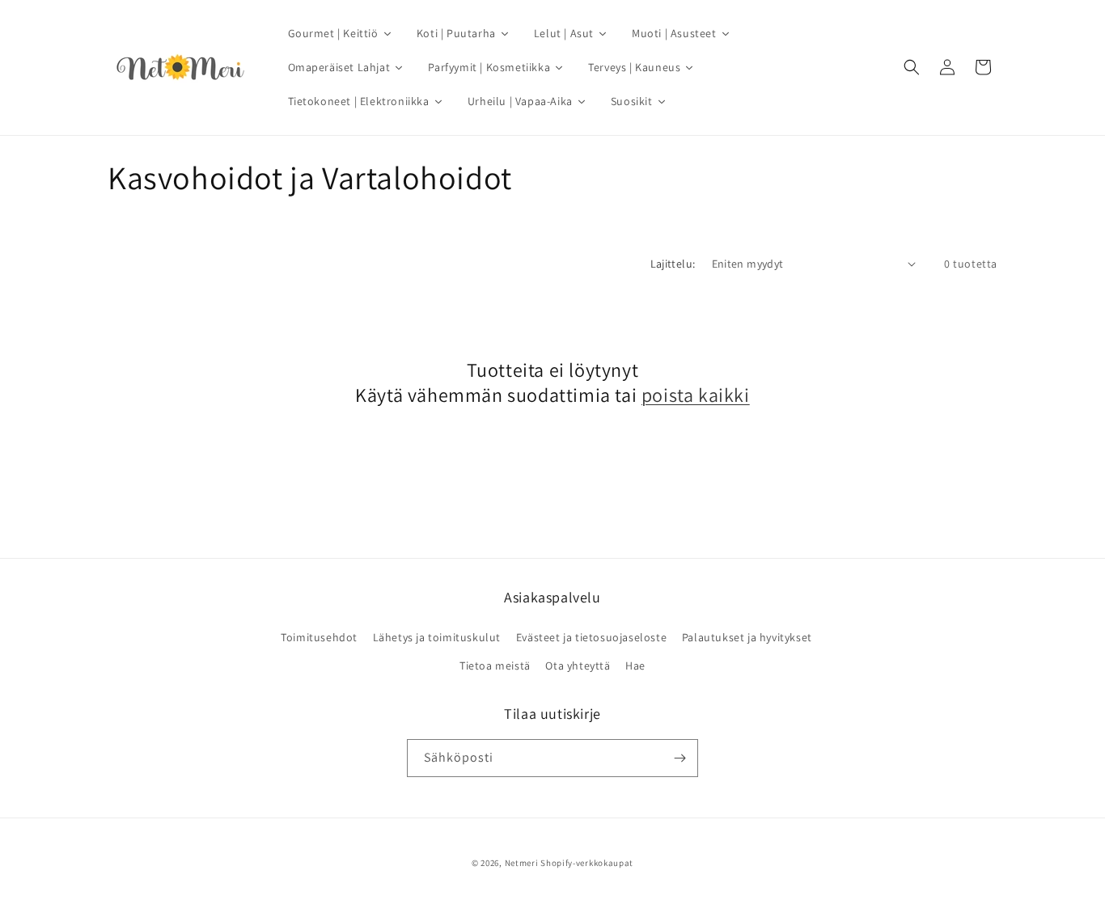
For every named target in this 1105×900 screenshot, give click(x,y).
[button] (911, 67)
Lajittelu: (673, 263)
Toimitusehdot (319, 636)
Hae (635, 665)
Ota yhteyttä (577, 665)
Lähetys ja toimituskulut (437, 636)
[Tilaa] (679, 758)
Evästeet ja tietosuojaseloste (591, 636)
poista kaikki (695, 395)
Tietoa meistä (495, 665)
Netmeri (522, 862)
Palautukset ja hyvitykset (747, 636)
